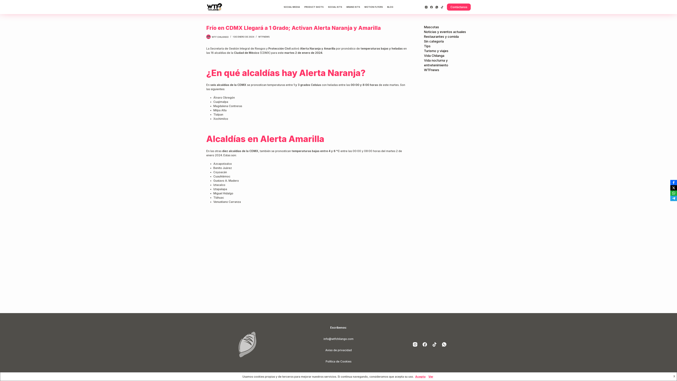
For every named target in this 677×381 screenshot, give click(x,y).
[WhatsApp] (436, 7)
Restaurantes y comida (441, 36)
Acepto (420, 376)
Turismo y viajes (436, 51)
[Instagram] (426, 7)
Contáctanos (458, 7)
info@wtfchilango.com (338, 339)
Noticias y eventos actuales (445, 32)
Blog (390, 7)
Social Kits (335, 7)
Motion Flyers (373, 7)
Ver (430, 376)
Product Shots (314, 7)
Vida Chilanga (434, 56)
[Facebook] (431, 7)
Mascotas (431, 27)
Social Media (292, 7)
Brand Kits (353, 7)
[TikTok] (442, 7)
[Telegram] (673, 198)
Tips (427, 46)
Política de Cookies (338, 361)
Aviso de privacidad (338, 350)
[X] (673, 187)
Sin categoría (434, 41)
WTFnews (264, 36)
